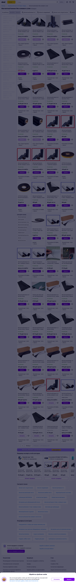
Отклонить (57, 579)
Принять (69, 579)
